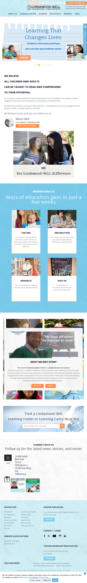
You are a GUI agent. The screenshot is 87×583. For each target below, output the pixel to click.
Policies (7, 528)
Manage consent (27, 526)
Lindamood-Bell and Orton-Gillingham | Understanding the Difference (23, 465)
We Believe (8, 512)
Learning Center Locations (74, 6)
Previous (5, 43)
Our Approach (9, 514)
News (77, 14)
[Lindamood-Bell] (44, 8)
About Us (12, 14)
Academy (43, 14)
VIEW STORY (37, 386)
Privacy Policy (27, 577)
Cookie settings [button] (35, 580)
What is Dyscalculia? (64, 566)
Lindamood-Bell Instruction (43, 566)
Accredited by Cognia (11, 541)
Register (43, 57)
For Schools (55, 14)
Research (68, 14)
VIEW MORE (49, 558)
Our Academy (9, 523)
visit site (49, 519)
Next (81, 43)
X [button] (85, 573)
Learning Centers (28, 14)
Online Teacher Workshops (74, 8)
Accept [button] (55, 580)
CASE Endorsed (9, 544)
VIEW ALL (51, 386)
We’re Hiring (25, 523)
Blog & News (25, 520)
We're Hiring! (34, 3)
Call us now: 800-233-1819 (53, 3)
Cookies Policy (43, 577)
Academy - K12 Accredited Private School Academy (51, 563)
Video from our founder (27, 126)
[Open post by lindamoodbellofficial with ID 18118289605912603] (18, 485)
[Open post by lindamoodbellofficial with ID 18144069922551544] (33, 485)
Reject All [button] (47, 580)
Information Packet (28, 512)
